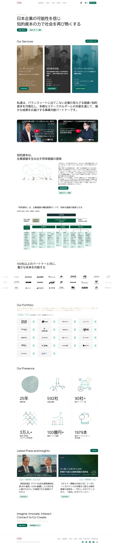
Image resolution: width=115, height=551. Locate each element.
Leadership (23, 88)
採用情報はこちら (35, 525)
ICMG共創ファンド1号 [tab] (23, 315)
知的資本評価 (51, 88)
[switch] (86, 3)
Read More (24, 496)
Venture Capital (80, 88)
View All (94, 450)
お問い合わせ (93, 3)
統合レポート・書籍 (35, 30)
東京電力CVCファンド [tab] (47, 315)
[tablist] (57, 315)
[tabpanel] (57, 338)
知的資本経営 (63, 188)
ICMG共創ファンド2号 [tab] (35, 315)
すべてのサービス (91, 41)
